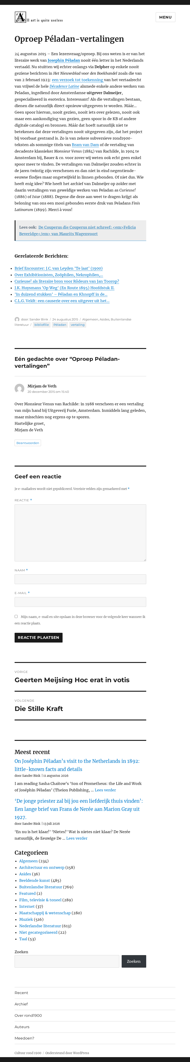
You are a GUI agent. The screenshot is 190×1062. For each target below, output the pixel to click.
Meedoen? (24, 1038)
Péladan (60, 324)
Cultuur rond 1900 (28, 1053)
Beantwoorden (27, 443)
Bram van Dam (85, 144)
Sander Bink (38, 319)
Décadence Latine (64, 86)
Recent (21, 993)
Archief (21, 1004)
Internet (27, 906)
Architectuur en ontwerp (41, 867)
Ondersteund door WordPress (67, 1053)
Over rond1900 (28, 1015)
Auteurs (22, 1027)
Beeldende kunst (34, 880)
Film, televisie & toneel (40, 900)
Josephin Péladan (64, 60)
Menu (165, 17)
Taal (23, 939)
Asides (104, 319)
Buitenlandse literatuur (40, 887)
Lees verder (105, 790)
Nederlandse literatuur (40, 926)
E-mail (22, 593)
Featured (27, 893)
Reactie (23, 500)
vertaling (78, 324)
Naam (21, 570)
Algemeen (90, 319)
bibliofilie (42, 324)
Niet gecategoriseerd (38, 932)
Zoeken (21, 952)
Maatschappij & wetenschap (45, 913)
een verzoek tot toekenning (78, 79)
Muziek (26, 919)
